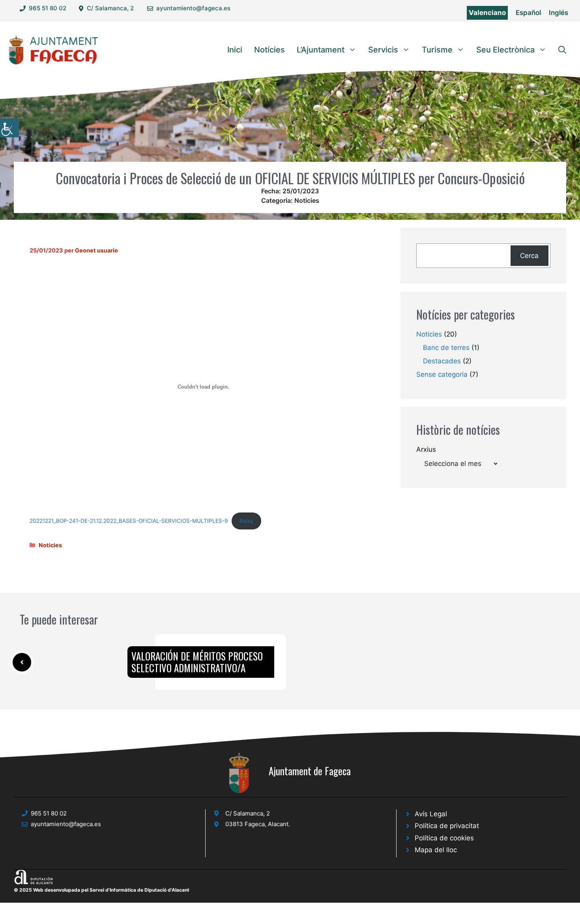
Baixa (246, 521)
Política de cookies (444, 838)
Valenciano (487, 13)
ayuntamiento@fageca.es (193, 8)
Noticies (306, 200)
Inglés (558, 13)
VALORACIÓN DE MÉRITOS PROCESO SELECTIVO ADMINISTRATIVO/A (197, 662)
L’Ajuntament (320, 49)
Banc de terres (446, 348)
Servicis (383, 49)
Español (528, 13)
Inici (234, 49)
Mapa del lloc (436, 850)
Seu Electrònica (505, 49)
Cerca (529, 256)
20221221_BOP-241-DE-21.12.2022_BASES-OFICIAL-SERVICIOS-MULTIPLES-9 (129, 521)
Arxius (426, 449)
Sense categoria (442, 374)
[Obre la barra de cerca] (562, 50)
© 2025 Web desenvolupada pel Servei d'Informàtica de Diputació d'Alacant (101, 890)
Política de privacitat (447, 826)
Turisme (437, 49)
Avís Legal (431, 814)
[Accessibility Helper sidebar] (9, 127)
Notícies (269, 49)
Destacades (442, 361)
